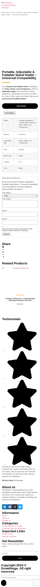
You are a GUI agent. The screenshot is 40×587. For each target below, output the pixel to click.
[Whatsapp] (20, 254)
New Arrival (11, 12)
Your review (7, 199)
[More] (20, 257)
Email (4, 219)
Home (3, 12)
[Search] (3, 583)
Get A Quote (21, 106)
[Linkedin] (20, 252)
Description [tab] (9, 113)
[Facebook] (20, 247)
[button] (36, 5)
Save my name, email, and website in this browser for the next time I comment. (17, 229)
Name (5, 211)
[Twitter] (20, 506)
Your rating (6, 193)
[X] (20, 249)
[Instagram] (14, 506)
